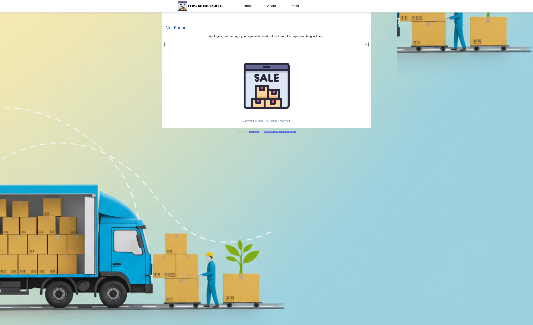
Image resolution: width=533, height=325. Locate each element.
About (271, 6)
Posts (294, 6)
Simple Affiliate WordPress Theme (280, 131)
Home (248, 6)
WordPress (254, 131)
